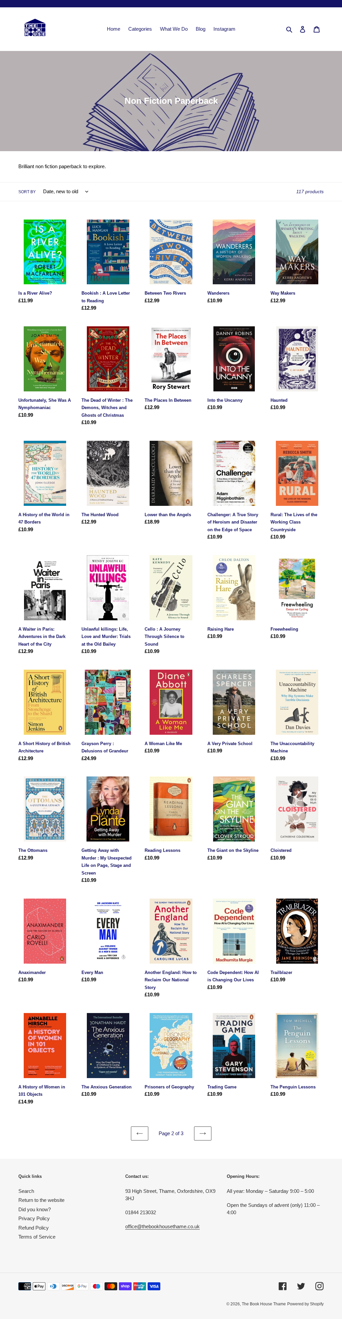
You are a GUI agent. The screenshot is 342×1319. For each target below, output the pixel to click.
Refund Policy (33, 1228)
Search (26, 1191)
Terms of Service (36, 1237)
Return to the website (41, 1200)
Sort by (27, 192)
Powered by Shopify (305, 1304)
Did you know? (34, 1209)
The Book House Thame (264, 1304)
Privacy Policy (34, 1218)
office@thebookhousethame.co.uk (162, 1226)
